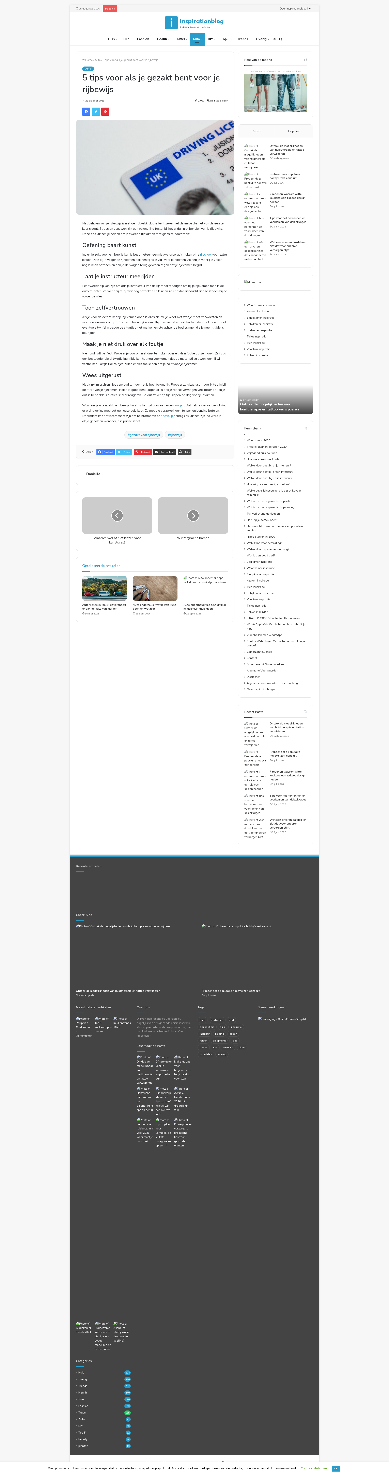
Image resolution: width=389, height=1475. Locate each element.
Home (89, 59)
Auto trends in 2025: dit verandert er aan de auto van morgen (104, 607)
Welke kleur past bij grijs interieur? (269, 465)
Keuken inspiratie (258, 311)
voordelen (206, 1054)
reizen (203, 1040)
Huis (111, 39)
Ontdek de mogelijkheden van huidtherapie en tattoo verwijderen (287, 150)
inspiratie (236, 1026)
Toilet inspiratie (256, 336)
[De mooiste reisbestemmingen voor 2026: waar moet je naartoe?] (145, 1130)
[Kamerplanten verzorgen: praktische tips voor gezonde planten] (182, 1133)
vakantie (228, 1047)
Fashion (143, 39)
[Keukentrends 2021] (122, 1023)
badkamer (217, 1019)
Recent (256, 131)
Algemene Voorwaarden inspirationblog (272, 683)
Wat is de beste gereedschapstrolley (270, 507)
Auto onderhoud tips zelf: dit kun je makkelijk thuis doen (205, 607)
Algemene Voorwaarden (262, 670)
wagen (179, 405)
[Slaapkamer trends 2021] (84, 1328)
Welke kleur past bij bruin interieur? (269, 478)
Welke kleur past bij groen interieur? (270, 471)
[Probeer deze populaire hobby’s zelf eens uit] (255, 180)
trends (203, 1047)
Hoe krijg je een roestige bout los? (268, 484)
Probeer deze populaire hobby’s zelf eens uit (285, 176)
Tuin (126, 39)
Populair (294, 131)
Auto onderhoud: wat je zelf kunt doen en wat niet (154, 607)
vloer (242, 1047)
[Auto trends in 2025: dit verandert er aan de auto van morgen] (104, 588)
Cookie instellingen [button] (314, 1468)
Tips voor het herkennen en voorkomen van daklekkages (288, 220)
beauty (82, 1439)
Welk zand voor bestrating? (264, 543)
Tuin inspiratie (256, 342)
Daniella (93, 474)
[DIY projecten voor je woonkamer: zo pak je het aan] (164, 1068)
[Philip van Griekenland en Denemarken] (84, 1027)
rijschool (206, 254)
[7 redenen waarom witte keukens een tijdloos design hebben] (255, 202)
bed (231, 1019)
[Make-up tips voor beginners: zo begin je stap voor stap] (182, 1068)
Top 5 (225, 39)
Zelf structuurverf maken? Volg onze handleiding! (276, 71)
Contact (252, 658)
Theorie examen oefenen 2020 (266, 446)
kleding (219, 1033)
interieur (204, 1033)
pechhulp (167, 416)
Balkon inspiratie (257, 355)
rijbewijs (176, 435)
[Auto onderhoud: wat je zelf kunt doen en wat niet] (155, 588)
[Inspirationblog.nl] (194, 23)
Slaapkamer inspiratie (261, 317)
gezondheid (207, 1026)
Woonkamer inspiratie (261, 305)
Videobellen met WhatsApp (264, 635)
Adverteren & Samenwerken (265, 664)
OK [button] (336, 1468)
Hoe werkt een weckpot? (263, 459)
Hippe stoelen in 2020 (261, 536)
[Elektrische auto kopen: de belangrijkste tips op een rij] (145, 1099)
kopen (233, 1033)
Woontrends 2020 (258, 440)
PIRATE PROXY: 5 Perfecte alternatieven (273, 618)
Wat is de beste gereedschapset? (268, 501)
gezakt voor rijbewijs (145, 435)
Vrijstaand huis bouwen (262, 453)
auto (202, 1019)
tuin (215, 1047)
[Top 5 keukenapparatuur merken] (103, 1168)
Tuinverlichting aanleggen (263, 513)
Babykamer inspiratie (260, 324)
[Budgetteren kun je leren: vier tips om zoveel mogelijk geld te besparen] (103, 1336)
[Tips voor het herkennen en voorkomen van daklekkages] (255, 226)
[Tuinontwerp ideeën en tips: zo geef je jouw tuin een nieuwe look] (164, 1101)
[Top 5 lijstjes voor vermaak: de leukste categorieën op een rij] (164, 1133)
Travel (180, 39)
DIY (210, 39)
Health (162, 39)
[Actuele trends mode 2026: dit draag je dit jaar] (182, 1099)
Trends (242, 39)
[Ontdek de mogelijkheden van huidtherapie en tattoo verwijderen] (255, 156)
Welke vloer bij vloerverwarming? (268, 549)
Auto (196, 39)
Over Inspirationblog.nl (294, 8)
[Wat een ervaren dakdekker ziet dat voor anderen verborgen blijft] (255, 250)
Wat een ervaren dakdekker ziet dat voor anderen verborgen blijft (288, 246)
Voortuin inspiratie (258, 349)
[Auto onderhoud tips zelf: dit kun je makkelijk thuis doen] (206, 588)
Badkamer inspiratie (259, 330)
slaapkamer (220, 1040)
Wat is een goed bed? (261, 555)
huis (222, 1026)
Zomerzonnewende (259, 651)
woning (222, 1054)
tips (235, 1040)
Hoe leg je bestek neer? (262, 519)
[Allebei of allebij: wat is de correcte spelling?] (122, 1332)
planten (83, 1446)
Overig (261, 39)
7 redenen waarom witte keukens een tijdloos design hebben (288, 198)
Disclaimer (253, 676)
